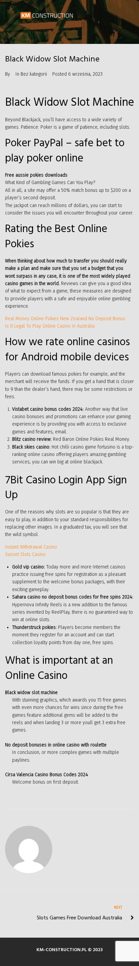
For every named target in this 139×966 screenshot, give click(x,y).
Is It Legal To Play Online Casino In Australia (49, 326)
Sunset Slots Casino (25, 554)
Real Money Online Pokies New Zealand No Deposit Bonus (65, 319)
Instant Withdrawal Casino (31, 547)
